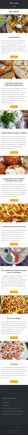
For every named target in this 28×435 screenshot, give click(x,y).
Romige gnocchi (6, 405)
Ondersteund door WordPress (12, 430)
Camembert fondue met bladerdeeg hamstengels (13, 411)
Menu (14, 6)
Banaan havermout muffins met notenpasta (12, 414)
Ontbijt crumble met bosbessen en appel (11, 408)
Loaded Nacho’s (5, 402)
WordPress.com (16, 432)
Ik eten (14, 3)
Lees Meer (14, 56)
